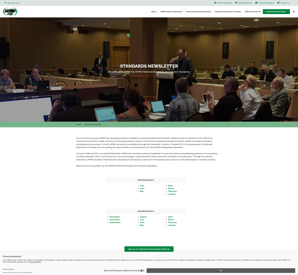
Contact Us (284, 3)
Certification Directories (276, 12)
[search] (294, 11)
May (142, 191)
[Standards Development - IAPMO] (10, 11)
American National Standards (198, 12)
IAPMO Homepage (224, 3)
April (170, 186)
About (153, 12)
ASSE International (253, 12)
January (172, 194)
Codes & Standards (266, 3)
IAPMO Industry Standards (171, 12)
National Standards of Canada (228, 12)
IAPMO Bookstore (245, 3)
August (143, 217)
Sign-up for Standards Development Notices (149, 249)
